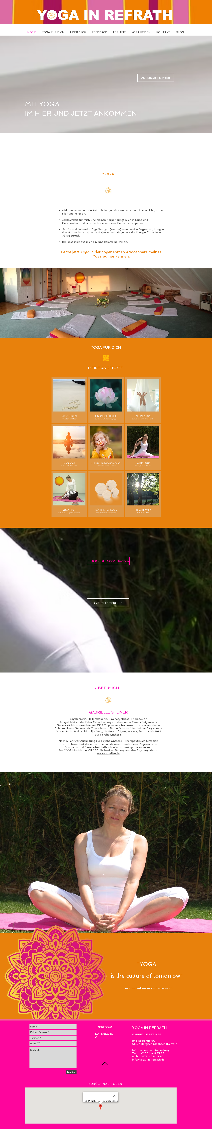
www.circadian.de (108, 753)
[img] (69, 494)
